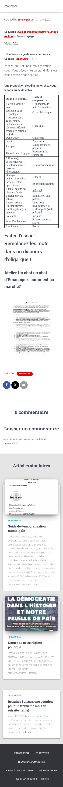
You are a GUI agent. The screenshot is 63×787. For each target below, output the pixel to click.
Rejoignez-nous (48, 770)
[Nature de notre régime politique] (31, 613)
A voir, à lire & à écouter (20, 770)
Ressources (24, 374)
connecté (25, 439)
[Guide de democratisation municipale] (31, 496)
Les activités (42, 753)
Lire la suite (27, 732)
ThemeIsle (43, 778)
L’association (21, 753)
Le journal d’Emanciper (31, 762)
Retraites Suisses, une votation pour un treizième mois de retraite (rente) (30, 705)
